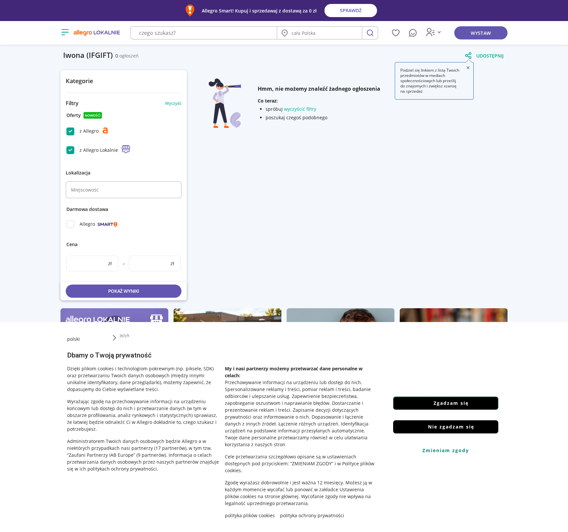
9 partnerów (151, 455)
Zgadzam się (451, 403)
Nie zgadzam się (451, 427)
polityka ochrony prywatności (312, 515)
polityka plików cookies (250, 515)
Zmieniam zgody (445, 450)
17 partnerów (170, 448)
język (125, 335)
